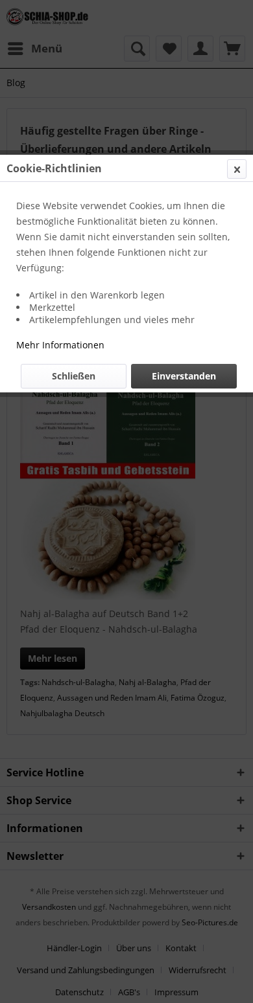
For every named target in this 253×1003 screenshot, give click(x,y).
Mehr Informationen (60, 345)
